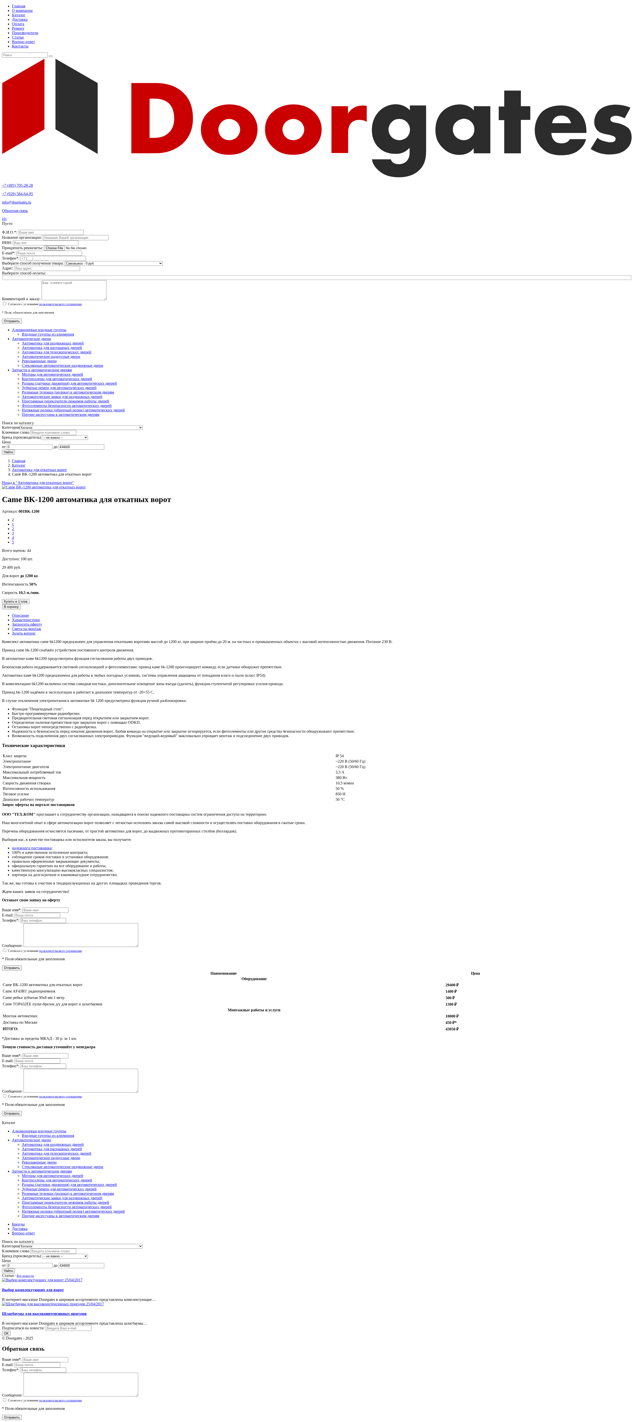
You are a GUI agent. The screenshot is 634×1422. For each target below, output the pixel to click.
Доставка (19, 19)
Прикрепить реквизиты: (23, 248)
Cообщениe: (13, 945)
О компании (22, 10)
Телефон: (11, 258)
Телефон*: (11, 920)
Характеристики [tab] (26, 620)
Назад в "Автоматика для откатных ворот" (38, 483)
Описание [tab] (20, 615)
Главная (18, 6)
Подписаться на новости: (23, 1328)
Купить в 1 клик (15, 601)
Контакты (20, 46)
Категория (11, 427)
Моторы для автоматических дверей (52, 374)
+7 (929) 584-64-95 (17, 194)
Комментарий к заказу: (21, 299)
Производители (25, 33)
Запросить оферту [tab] (27, 624)
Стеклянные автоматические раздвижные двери (62, 365)
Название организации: (22, 237)
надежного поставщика (32, 848)
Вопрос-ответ (23, 42)
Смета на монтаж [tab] (26, 629)
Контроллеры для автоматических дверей (57, 379)
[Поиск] (51, 56)
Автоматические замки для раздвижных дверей (62, 397)
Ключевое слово (15, 432)
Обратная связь (15, 211)
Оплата (18, 24)
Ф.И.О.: (10, 232)
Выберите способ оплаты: (24, 273)
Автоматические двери (31, 339)
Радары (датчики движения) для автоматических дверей (69, 383)
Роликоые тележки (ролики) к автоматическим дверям (68, 392)
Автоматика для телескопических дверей (56, 352)
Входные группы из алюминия (48, 334)
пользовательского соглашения (60, 304)
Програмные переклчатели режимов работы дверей (65, 401)
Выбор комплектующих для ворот (33, 1290)
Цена (6, 442)
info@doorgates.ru (16, 202)
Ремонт (18, 28)
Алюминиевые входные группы (39, 330)
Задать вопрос (24, 633)
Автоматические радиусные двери (51, 356)
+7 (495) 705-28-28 (17, 185)
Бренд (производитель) (21, 437)
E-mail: (9, 253)
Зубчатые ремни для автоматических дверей (59, 388)
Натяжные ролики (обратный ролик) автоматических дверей (73, 410)
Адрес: (8, 268)
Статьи (18, 37)
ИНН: (7, 243)
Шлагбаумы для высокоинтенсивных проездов (44, 1314)
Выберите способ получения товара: (33, 263)
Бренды (18, 1224)
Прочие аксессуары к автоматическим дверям (60, 414)
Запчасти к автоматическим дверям (42, 370)
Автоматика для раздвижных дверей (53, 343)
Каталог (19, 15)
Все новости (25, 1276)
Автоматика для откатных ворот (39, 470)
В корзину (11, 607)
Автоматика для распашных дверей (52, 348)
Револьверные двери (39, 361)
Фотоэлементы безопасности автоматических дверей (67, 405)
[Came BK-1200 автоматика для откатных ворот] (44, 487)
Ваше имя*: (12, 910)
